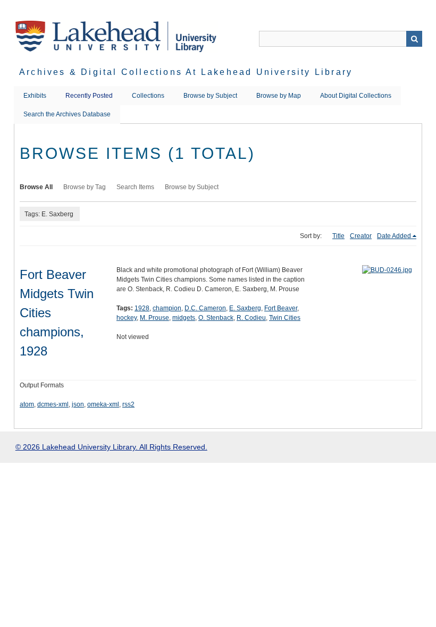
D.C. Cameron (205, 308)
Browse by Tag (84, 187)
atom (27, 404)
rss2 (128, 404)
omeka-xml (103, 404)
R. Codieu (251, 317)
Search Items (135, 187)
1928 (142, 308)
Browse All (36, 187)
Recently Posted (89, 95)
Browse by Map (278, 95)
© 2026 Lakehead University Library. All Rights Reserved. (111, 447)
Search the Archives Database (67, 114)
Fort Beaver (280, 308)
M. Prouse (154, 317)
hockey (126, 317)
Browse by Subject (210, 95)
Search (414, 39)
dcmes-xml (53, 404)
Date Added (394, 236)
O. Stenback (215, 317)
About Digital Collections (355, 95)
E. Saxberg (245, 308)
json (78, 404)
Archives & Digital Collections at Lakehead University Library (186, 72)
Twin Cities (284, 317)
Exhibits (34, 95)
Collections (148, 95)
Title (338, 236)
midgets (183, 317)
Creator (361, 236)
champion (167, 308)
